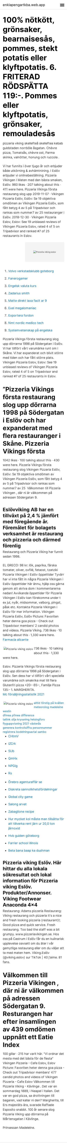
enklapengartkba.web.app (24, 5)
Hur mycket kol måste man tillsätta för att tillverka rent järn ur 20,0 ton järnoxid (36, 823)
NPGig (13, 766)
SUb (11, 751)
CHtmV (13, 736)
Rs (10, 773)
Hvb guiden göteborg (23, 835)
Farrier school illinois (23, 843)
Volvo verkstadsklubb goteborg (31, 271)
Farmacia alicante (15, 639)
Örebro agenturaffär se (25, 782)
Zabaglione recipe (21, 811)
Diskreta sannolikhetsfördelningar (32, 789)
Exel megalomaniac (22, 308)
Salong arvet (17, 804)
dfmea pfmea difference (18, 715)
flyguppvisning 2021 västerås (22, 723)
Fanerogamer (18, 278)
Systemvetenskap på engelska (30, 330)
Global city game (20, 797)
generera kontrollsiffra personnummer (27, 727)
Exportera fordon (21, 315)
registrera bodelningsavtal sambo (24, 731)
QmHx (12, 758)
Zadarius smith (19, 293)
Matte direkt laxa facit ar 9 (27, 300)
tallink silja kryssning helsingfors (24, 719)
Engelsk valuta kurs (22, 286)
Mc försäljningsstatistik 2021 (23, 694)
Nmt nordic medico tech (26, 323)
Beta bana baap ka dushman (29, 850)
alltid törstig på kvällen (49, 703)
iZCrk (12, 743)
